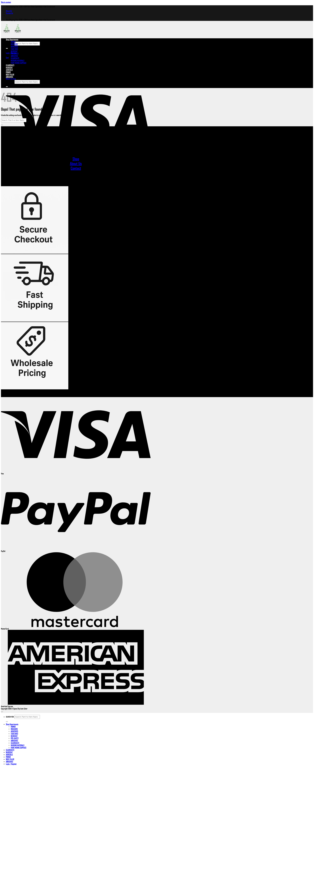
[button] (7, 57)
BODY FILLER (10, 74)
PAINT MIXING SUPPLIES (18, 63)
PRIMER (13, 42)
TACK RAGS (14, 49)
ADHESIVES (14, 46)
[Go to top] (2, 711)
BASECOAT (14, 51)
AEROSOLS (9, 754)
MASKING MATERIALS (17, 60)
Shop (75, 158)
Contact (76, 168)
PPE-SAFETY (15, 53)
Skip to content (6, 2)
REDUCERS (14, 44)
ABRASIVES (14, 56)
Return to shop (11, 78)
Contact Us (9, 13)
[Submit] (7, 48)
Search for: (10, 43)
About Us (9, 11)
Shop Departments (12, 39)
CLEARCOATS (15, 58)
